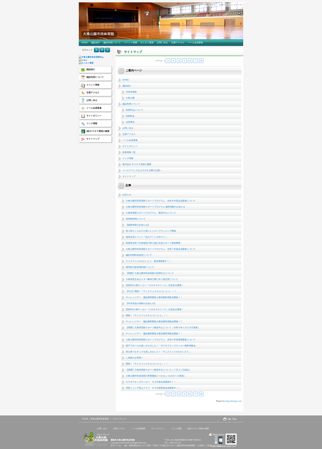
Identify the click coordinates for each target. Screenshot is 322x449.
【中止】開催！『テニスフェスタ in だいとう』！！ (151, 291)
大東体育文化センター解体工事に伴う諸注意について (152, 279)
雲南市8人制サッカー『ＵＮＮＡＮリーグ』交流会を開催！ (155, 285)
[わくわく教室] (86, 63)
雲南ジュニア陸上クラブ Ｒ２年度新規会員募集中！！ (153, 388)
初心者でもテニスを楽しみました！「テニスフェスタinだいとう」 (158, 351)
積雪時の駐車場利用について (140, 267)
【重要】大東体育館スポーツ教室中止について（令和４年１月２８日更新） (163, 327)
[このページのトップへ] (230, 419)
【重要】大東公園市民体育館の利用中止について (150, 273)
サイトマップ (129, 176)
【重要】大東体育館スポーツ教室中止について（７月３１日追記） (158, 369)
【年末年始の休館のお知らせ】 (141, 303)
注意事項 (130, 122)
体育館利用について (135, 219)
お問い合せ (162, 42)
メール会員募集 (195, 42)
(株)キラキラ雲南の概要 (98, 131)
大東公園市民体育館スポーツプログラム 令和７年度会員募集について (161, 249)
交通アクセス (224, 5)
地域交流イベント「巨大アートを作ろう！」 (147, 237)
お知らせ (126, 194)
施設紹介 (95, 42)
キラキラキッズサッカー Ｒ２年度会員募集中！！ (151, 382)
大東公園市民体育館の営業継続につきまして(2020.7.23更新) (155, 376)
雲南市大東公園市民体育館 (123, 440)
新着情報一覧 (129, 152)
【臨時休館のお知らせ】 (138, 225)
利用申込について (134, 110)
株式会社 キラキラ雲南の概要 (136, 164)
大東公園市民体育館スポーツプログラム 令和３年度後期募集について (161, 339)
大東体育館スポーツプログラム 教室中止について (151, 213)
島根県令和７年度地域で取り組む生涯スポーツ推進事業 (153, 243)
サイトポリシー (130, 146)
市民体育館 (131, 92)
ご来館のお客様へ (134, 357)
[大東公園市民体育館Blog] (91, 57)
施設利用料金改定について (139, 255)
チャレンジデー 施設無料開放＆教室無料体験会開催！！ (154, 297)
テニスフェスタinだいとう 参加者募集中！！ (148, 261)
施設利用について (112, 42)
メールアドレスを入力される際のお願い (142, 170)
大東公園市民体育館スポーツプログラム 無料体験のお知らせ (155, 206)
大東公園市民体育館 (104, 18)
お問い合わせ (210, 5)
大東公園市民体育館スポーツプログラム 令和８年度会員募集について (161, 200)
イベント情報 (130, 42)
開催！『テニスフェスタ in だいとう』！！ (147, 315)
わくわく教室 (147, 42)
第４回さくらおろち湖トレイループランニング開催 (151, 231)
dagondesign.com (233, 401)
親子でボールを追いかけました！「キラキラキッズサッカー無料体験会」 (162, 345)
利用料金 (130, 116)
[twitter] (83, 60)
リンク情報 (127, 158)
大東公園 (130, 98)
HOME (85, 42)
